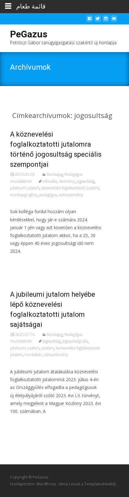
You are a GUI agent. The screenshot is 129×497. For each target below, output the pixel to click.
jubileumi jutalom (24, 188)
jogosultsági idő (75, 341)
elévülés (50, 181)
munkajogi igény (23, 194)
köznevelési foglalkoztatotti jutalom (70, 188)
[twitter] (98, 20)
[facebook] (89, 20)
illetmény (67, 181)
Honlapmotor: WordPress (33, 484)
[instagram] (106, 20)
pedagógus (48, 194)
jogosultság (86, 181)
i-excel (75, 484)
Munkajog (55, 174)
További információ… (34, 263)
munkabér (33, 354)
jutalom (47, 348)
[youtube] (114, 20)
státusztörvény (71, 194)
